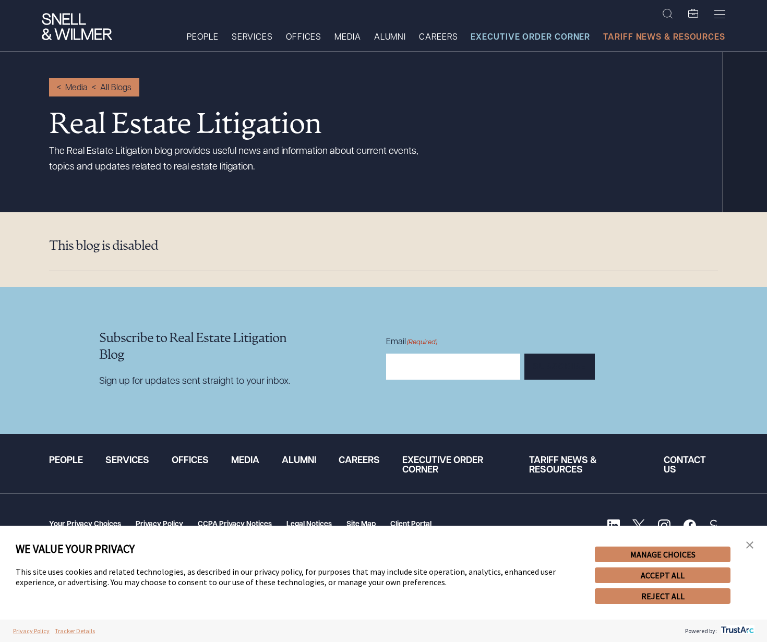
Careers (438, 37)
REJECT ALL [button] (663, 596)
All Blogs (115, 88)
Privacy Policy (159, 524)
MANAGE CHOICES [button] (663, 554)
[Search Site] (668, 14)
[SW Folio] (693, 14)
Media (347, 37)
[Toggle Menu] (719, 14)
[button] (749, 545)
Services (252, 37)
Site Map (361, 524)
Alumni (390, 37)
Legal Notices (309, 524)
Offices (303, 37)
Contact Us (685, 465)
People (202, 37)
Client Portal (411, 524)
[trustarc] (736, 630)
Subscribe (559, 367)
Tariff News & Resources (664, 37)
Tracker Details (75, 631)
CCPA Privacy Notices (235, 524)
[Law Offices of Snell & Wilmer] (77, 28)
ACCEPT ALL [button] (663, 575)
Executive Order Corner (530, 37)
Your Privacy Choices (85, 524)
